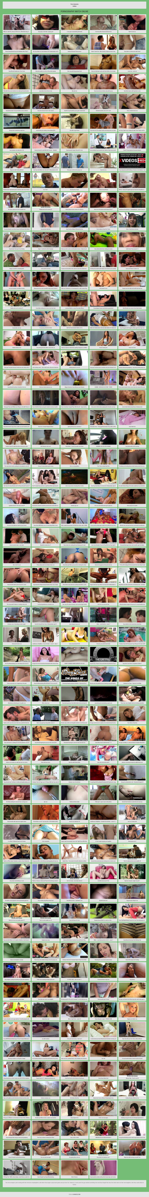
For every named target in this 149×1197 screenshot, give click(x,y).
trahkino (74, 6)
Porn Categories (74, 4)
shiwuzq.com (76, 1194)
